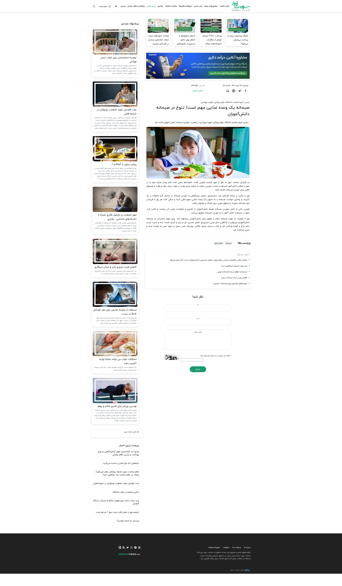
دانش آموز (219, 243)
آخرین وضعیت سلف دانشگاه (126, 492)
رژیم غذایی (151, 6)
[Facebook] (245, 90)
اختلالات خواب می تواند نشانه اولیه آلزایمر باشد (118, 361)
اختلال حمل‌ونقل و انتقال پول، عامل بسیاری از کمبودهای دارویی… (186, 41)
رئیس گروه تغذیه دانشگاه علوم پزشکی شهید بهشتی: (224, 102)
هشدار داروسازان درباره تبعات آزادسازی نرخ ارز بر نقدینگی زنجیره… (158, 39)
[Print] (227, 90)
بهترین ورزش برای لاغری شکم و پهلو (117, 406)
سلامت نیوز (238, 6)
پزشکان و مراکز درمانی (136, 6)
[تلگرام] (135, 547)
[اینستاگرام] (131, 547)
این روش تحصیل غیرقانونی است (234, 266)
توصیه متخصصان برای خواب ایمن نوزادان (119, 59)
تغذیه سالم (198, 90)
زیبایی (123, 6)
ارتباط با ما (236, 547)
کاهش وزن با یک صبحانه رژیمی (234, 277)
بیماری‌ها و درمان (211, 6)
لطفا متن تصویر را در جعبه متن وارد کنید (215, 356)
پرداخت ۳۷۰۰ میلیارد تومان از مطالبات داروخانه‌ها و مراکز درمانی (212, 41)
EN (116, 6)
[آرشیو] (120, 547)
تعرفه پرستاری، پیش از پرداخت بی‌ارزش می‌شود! (237, 39)
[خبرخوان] (123, 547)
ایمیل (198, 318)
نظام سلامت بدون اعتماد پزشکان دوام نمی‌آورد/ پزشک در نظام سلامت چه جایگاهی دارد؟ (117, 473)
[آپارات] (139, 547)
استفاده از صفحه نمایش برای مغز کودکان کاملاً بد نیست (115, 312)
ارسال (198, 369)
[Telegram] (233, 90)
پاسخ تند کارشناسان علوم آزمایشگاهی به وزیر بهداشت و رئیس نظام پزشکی (118, 453)
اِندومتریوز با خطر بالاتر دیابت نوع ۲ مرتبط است (117, 512)
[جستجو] (94, 6)
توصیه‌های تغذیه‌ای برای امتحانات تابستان (230, 283)
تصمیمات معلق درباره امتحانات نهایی (232, 272)
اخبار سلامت (224, 6)
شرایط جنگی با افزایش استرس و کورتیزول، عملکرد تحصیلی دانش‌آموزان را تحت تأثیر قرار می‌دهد (208, 260)
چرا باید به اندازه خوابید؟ (128, 520)
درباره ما (247, 547)
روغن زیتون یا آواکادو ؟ (124, 164)
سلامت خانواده (171, 6)
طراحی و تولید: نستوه (237, 570)
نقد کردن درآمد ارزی (131, 432)
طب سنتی (198, 6)
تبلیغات (226, 547)
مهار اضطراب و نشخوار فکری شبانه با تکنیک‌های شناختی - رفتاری (117, 217)
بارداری (160, 6)
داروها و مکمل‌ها (185, 6)
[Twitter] (239, 90)
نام (198, 305)
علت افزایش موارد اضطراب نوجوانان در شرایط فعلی (117, 112)
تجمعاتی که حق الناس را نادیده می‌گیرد (121, 463)
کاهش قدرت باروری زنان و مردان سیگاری (115, 267)
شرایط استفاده (214, 547)
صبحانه (228, 243)
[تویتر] (127, 547)
